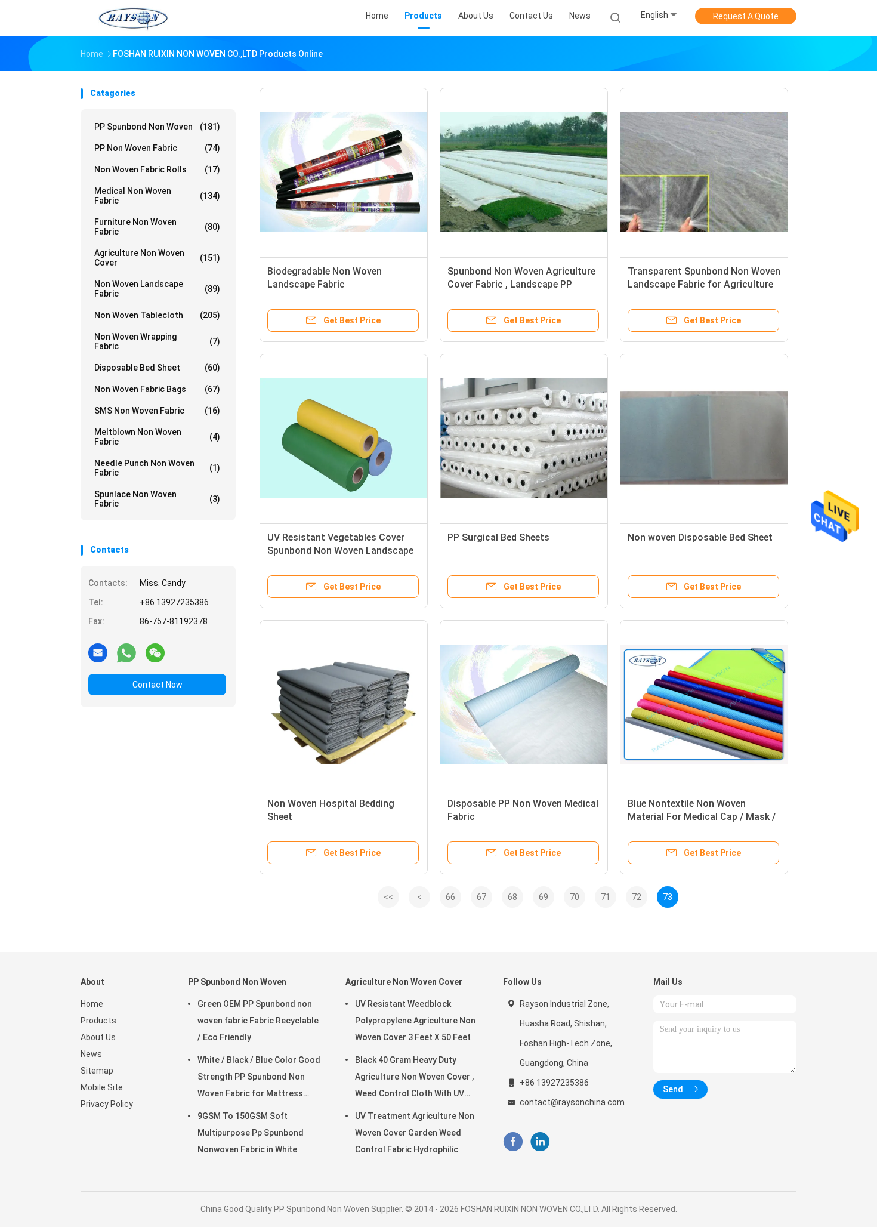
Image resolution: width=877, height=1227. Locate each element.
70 (574, 897)
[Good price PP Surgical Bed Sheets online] (523, 438)
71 (605, 897)
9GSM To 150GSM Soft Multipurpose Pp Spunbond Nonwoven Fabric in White (250, 1132)
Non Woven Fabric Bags (157, 389)
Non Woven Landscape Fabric (157, 288)
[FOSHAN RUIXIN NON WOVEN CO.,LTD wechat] (155, 652)
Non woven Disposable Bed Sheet (700, 537)
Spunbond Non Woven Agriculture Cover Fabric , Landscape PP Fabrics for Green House (521, 284)
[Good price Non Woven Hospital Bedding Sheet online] (343, 704)
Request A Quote (746, 16)
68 (512, 897)
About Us (98, 1037)
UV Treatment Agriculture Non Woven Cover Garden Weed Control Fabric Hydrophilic (414, 1132)
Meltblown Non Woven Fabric (157, 436)
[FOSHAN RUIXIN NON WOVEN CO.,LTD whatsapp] (126, 652)
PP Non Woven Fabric (157, 148)
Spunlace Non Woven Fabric (157, 498)
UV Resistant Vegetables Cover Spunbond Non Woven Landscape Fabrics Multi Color (340, 550)
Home (92, 1004)
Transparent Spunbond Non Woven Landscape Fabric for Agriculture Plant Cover (704, 284)
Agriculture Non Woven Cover (157, 257)
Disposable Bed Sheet (157, 367)
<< (388, 897)
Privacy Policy (107, 1104)
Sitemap (97, 1070)
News (91, 1054)
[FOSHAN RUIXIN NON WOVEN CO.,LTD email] (97, 652)
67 (481, 897)
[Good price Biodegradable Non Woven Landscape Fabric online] (343, 171)
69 (543, 897)
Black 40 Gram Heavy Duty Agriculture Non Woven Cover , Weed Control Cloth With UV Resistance (414, 1078)
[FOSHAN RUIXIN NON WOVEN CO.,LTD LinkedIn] (540, 1142)
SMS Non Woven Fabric (157, 410)
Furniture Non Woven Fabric (157, 226)
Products (98, 1020)
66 (450, 897)
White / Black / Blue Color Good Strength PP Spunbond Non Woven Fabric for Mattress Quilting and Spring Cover (258, 1078)
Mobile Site (102, 1087)
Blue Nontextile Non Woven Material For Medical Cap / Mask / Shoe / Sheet (702, 817)
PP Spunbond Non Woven (157, 126)
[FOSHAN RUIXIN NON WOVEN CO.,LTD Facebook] (513, 1142)
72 (636, 897)
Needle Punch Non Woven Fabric (157, 467)
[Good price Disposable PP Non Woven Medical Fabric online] (523, 704)
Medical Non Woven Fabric (157, 195)
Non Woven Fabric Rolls (157, 169)
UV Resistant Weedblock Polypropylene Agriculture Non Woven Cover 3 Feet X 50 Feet (415, 1020)
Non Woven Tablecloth (157, 315)
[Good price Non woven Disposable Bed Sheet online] (704, 438)
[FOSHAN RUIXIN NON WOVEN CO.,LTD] (133, 18)
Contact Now (157, 684)
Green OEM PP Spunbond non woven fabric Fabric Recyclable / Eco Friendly (258, 1020)
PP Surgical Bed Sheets (498, 537)
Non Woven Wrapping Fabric (157, 341)
